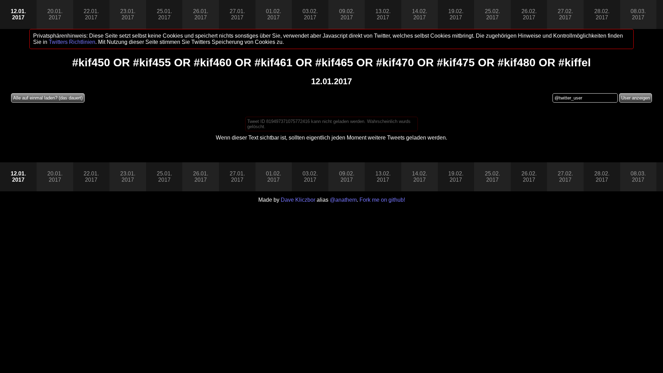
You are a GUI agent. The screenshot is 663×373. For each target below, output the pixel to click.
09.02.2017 (346, 14)
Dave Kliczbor (298, 200)
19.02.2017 (455, 14)
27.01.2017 (237, 14)
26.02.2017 (529, 14)
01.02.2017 (273, 14)
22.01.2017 (91, 14)
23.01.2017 (127, 14)
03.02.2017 (310, 14)
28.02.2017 (601, 14)
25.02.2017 (492, 14)
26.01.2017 (200, 14)
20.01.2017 (55, 14)
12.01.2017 (18, 14)
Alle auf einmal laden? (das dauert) (48, 98)
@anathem (343, 200)
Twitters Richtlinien (72, 42)
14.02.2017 (419, 14)
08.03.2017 (638, 14)
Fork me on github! (382, 200)
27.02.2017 (565, 14)
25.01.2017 (164, 14)
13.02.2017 (383, 14)
